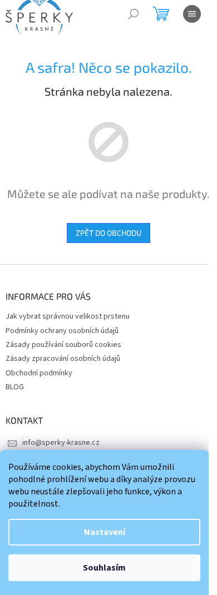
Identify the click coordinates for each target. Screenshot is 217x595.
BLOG (15, 387)
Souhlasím (104, 568)
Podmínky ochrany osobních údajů (62, 330)
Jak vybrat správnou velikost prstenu (68, 316)
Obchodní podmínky (39, 373)
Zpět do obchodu (108, 232)
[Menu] (192, 14)
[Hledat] (133, 14)
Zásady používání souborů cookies (63, 344)
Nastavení (104, 532)
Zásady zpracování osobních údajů (63, 358)
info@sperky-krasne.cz (61, 442)
